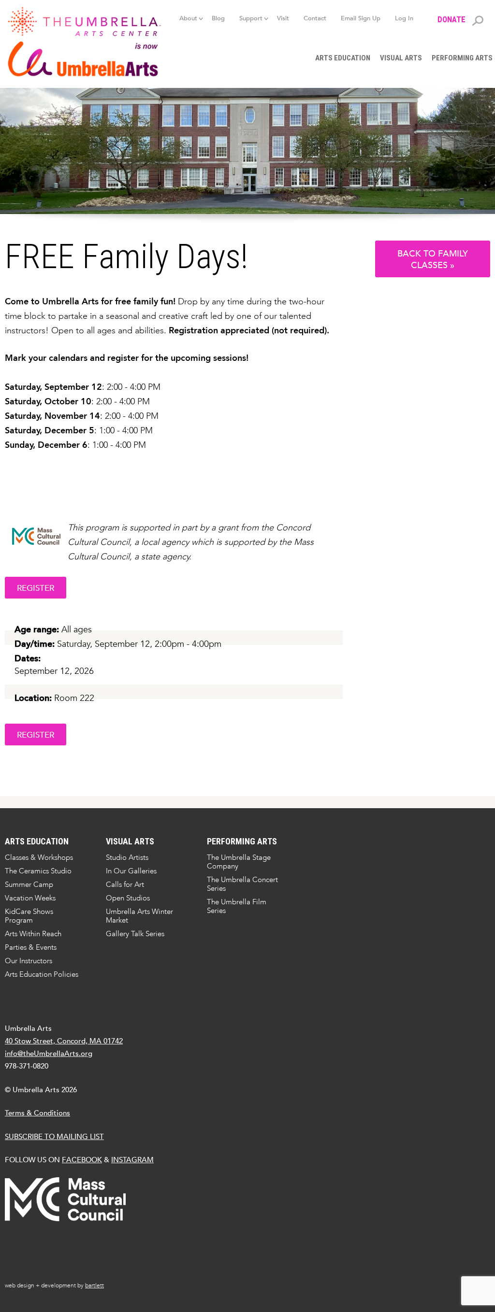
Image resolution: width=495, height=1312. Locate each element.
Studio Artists (127, 857)
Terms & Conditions (37, 1112)
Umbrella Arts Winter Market (139, 916)
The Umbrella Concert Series (242, 884)
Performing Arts (242, 841)
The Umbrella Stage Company (239, 861)
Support (250, 18)
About (188, 18)
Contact (315, 18)
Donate (451, 19)
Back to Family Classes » (432, 259)
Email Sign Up (360, 18)
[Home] (83, 41)
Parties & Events (31, 947)
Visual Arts (401, 58)
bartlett (94, 1285)
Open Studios (128, 898)
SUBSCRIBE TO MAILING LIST (54, 1136)
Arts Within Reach (33, 933)
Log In (404, 18)
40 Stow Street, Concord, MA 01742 (64, 1040)
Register (35, 588)
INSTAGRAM (132, 1159)
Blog (218, 18)
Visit (283, 18)
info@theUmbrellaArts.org (48, 1053)
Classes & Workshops (39, 857)
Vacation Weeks (30, 898)
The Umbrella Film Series (236, 906)
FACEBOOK (82, 1159)
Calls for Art (125, 884)
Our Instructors (28, 960)
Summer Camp (29, 884)
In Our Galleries (131, 871)
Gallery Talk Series (135, 933)
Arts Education (342, 58)
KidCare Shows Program (29, 916)
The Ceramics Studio (38, 871)
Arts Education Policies (41, 974)
